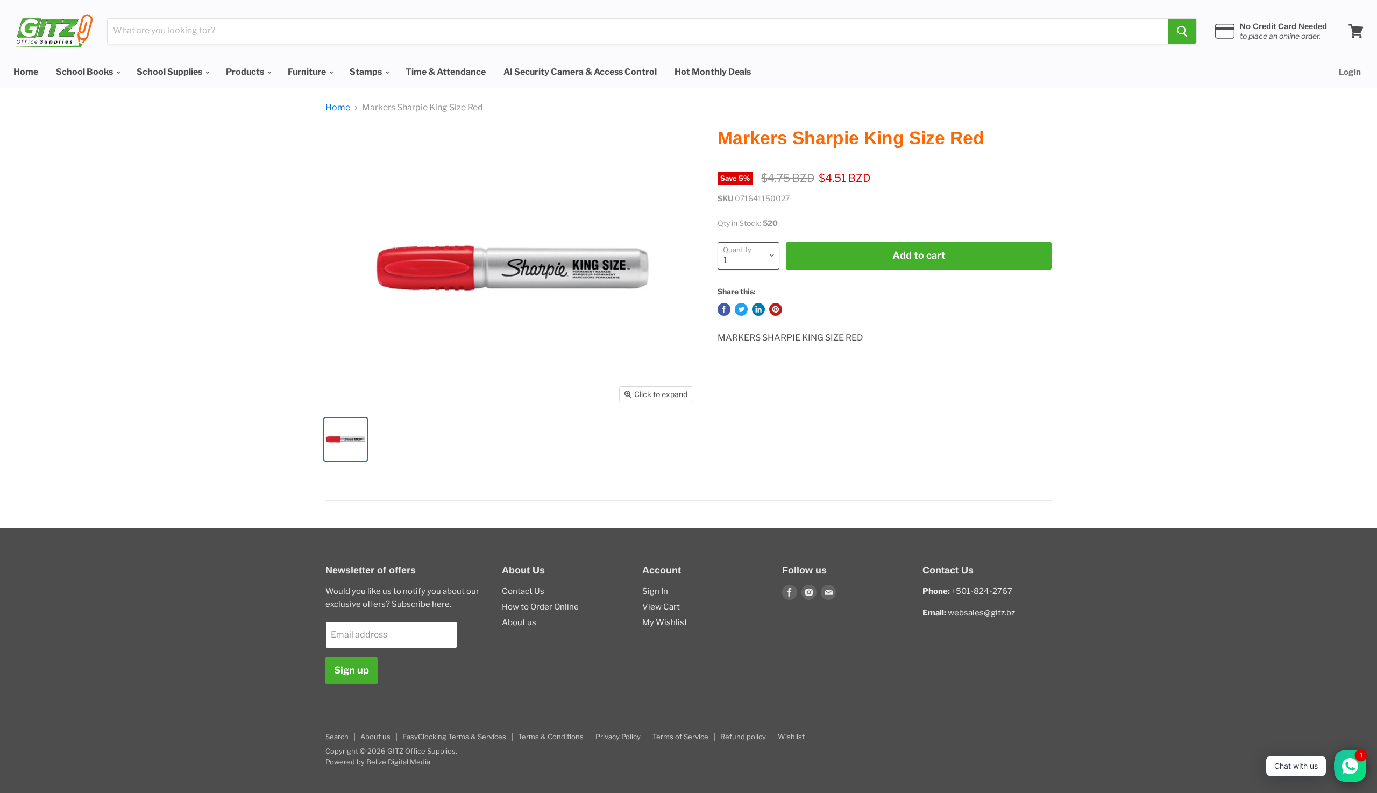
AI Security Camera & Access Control (580, 72)
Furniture (308, 72)
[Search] (1182, 31)
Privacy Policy (618, 736)
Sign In (655, 591)
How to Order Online (540, 607)
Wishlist (791, 736)
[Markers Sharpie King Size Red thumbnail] (345, 439)
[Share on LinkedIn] (758, 309)
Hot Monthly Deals (713, 72)
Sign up (351, 670)
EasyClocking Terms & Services (454, 736)
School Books (85, 72)
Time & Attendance (446, 72)
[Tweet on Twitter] (741, 309)
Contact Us (523, 591)
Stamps (367, 72)
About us (519, 622)
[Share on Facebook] (724, 309)
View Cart (661, 607)
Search (337, 736)
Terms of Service (680, 736)
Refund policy (743, 736)
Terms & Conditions (551, 736)
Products (246, 72)
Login (1350, 72)
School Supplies (170, 72)
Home (25, 72)
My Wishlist (664, 622)
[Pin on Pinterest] (775, 309)
